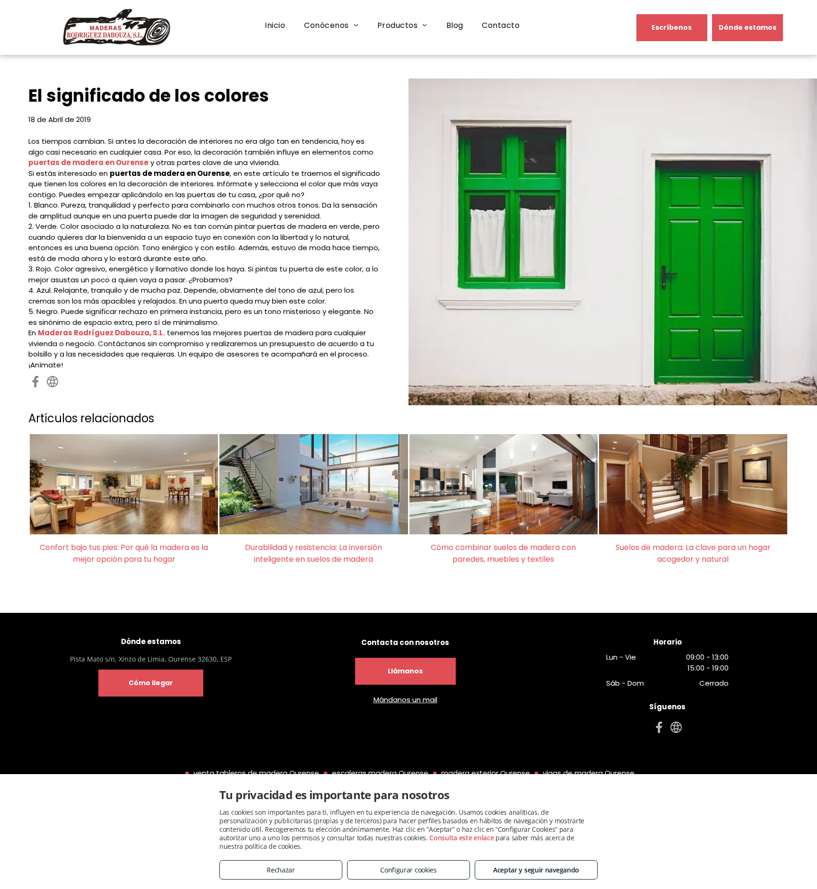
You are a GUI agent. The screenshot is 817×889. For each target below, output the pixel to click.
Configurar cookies (408, 869)
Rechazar (281, 869)
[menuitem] (275, 25)
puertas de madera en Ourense (88, 162)
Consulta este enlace (461, 837)
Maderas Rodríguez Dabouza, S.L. (101, 333)
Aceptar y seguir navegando (536, 869)
